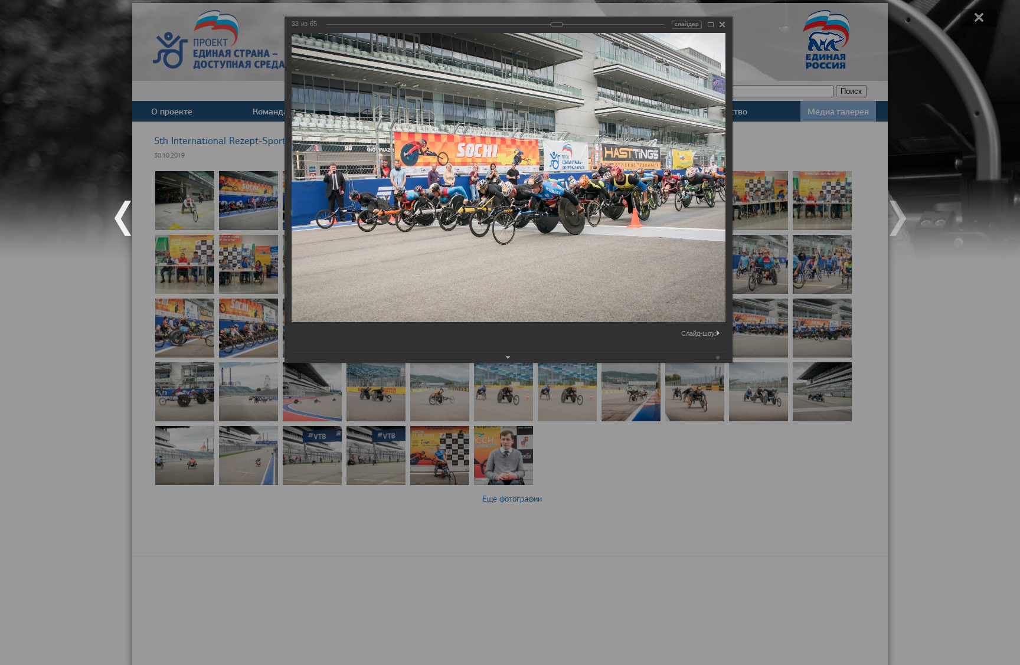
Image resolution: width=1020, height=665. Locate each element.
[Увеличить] (711, 24)
